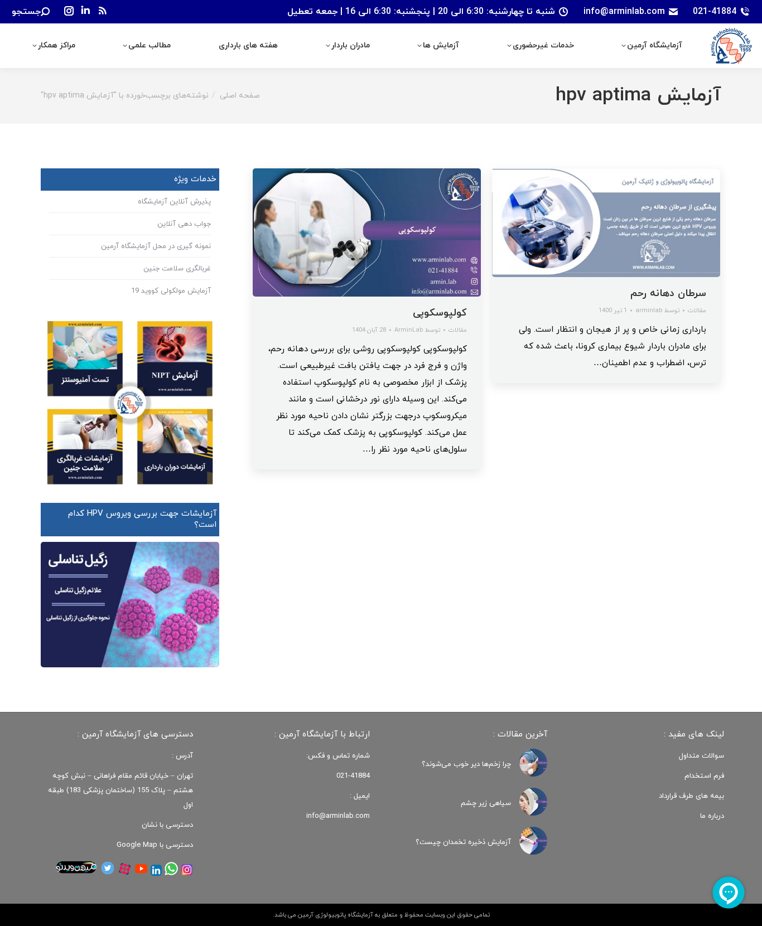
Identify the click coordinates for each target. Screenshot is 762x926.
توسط (417, 330)
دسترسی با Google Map (155, 845)
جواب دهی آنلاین (184, 224)
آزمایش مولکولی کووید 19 (171, 291)
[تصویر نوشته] (533, 763)
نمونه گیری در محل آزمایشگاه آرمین (156, 246)
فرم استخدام (704, 776)
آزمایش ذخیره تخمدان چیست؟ (463, 842)
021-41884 (714, 12)
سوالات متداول (701, 756)
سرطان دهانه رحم (668, 293)
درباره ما (712, 816)
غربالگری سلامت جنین (177, 269)
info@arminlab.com (624, 12)
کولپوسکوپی (440, 313)
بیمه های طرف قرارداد (691, 796)
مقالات (457, 330)
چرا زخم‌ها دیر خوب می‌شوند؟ (466, 764)
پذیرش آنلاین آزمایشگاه (174, 202)
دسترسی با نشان (167, 825)
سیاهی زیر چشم (486, 803)
